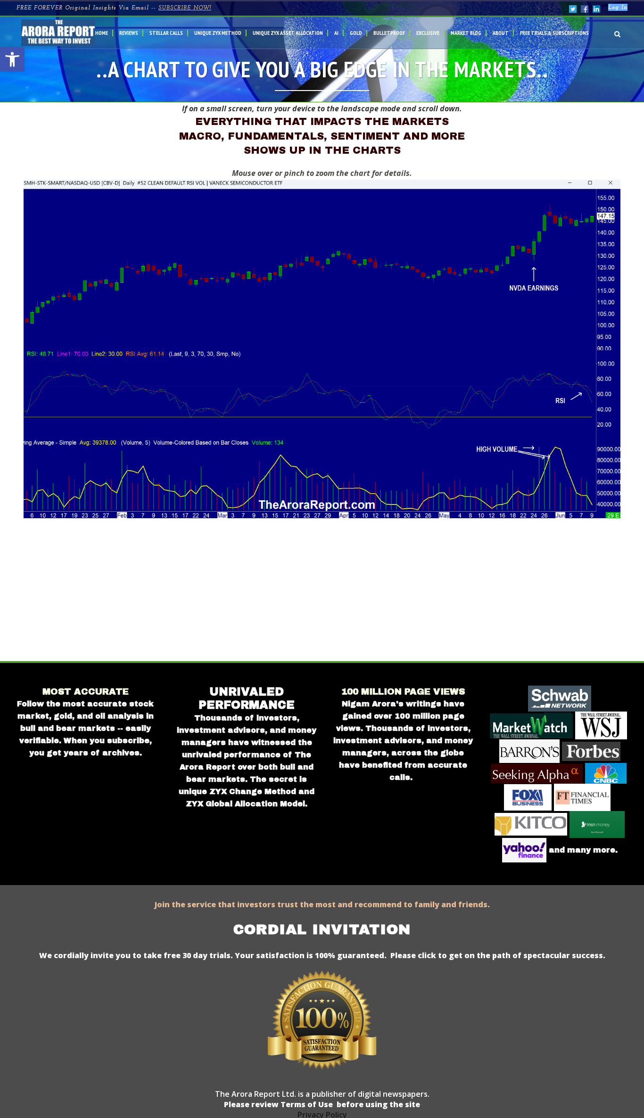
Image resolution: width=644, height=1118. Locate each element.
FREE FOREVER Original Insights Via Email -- (114, 8)
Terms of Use (306, 1104)
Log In (617, 7)
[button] (12, 59)
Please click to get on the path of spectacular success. (497, 955)
